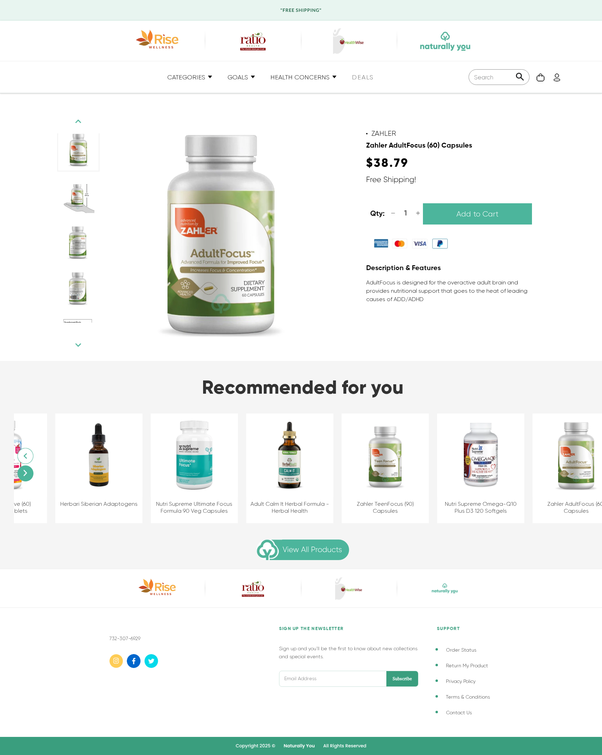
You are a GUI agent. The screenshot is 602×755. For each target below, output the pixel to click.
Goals (238, 77)
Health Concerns (300, 77)
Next (79, 345)
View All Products (312, 549)
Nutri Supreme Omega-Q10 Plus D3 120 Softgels (81, 507)
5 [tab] (91, 329)
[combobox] (499, 77)
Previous (79, 121)
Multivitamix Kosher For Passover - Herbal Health (272, 507)
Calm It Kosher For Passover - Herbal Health (367, 507)
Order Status (461, 650)
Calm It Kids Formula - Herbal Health (463, 507)
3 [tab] (78, 329)
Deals (363, 77)
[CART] (537, 77)
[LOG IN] (553, 77)
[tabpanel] (78, 150)
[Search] (520, 77)
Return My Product (467, 665)
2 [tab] (71, 329)
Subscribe (402, 678)
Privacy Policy (461, 681)
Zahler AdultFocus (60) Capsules (177, 507)
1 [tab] (64, 329)
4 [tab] (85, 329)
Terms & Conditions (468, 697)
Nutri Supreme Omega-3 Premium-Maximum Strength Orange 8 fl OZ (558, 511)
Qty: (377, 214)
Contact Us (459, 712)
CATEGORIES (187, 77)
